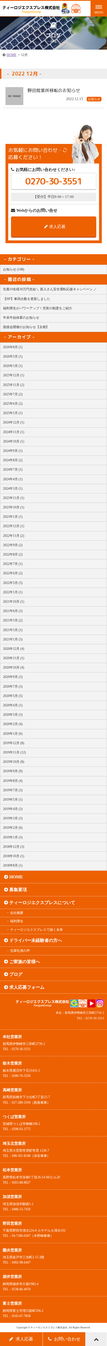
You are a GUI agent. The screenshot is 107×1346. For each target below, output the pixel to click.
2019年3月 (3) (12, 818)
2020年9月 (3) (12, 677)
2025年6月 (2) (12, 404)
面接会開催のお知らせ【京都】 (26, 327)
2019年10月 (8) (13, 762)
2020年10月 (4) (13, 667)
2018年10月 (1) (13, 856)
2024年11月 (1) (13, 432)
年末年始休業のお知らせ (21, 318)
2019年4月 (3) (12, 809)
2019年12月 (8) (13, 743)
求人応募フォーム (26, 987)
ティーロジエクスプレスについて (42, 902)
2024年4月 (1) (12, 479)
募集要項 (18, 889)
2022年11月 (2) (13, 536)
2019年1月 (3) (12, 837)
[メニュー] (99, 8)
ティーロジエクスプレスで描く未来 (36, 930)
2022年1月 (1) (12, 592)
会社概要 (16, 913)
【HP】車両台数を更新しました (26, 299)
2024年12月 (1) (13, 422)
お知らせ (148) (13, 269)
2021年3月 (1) (12, 630)
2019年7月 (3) (12, 790)
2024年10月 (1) (13, 441)
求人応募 (57, 226)
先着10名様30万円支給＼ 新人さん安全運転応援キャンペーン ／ (50, 289)
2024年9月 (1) (12, 451)
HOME (11, 55)
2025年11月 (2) (13, 385)
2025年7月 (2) (12, 394)
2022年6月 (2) (12, 573)
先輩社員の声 (20, 951)
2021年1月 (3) (12, 639)
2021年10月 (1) (13, 602)
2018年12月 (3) (13, 847)
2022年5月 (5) (12, 583)
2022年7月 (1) (12, 564)
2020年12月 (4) (13, 649)
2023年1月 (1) (12, 517)
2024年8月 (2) (12, 460)
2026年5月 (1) (12, 356)
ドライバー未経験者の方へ (35, 940)
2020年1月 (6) (12, 734)
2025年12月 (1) (13, 375)
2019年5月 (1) (12, 799)
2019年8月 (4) (12, 781)
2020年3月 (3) (12, 715)
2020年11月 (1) (13, 658)
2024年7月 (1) (12, 469)
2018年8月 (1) (12, 865)
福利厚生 (16, 921)
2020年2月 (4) (12, 724)
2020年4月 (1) (12, 705)
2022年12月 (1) (13, 526)
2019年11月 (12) (14, 752)
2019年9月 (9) (12, 771)
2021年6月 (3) (12, 611)
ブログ (15, 974)
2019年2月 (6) (12, 828)
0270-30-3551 (53, 181)
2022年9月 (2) (12, 545)
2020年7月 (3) (12, 686)
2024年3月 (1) (12, 488)
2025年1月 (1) (12, 413)
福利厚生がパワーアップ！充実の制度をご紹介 (37, 308)
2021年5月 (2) (12, 620)
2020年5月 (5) (12, 696)
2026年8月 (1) (12, 347)
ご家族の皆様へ (24, 961)
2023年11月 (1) (13, 498)
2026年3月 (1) (12, 366)
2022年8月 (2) (12, 554)
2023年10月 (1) (13, 507)
